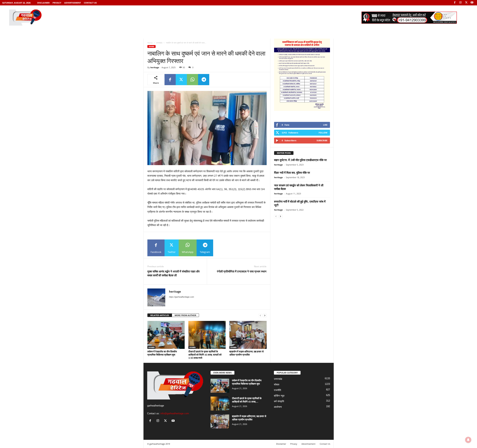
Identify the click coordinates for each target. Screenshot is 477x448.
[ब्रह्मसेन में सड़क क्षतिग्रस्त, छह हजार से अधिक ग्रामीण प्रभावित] (248, 335)
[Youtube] (472, 2)
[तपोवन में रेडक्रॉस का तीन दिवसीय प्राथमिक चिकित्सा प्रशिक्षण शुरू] (166, 335)
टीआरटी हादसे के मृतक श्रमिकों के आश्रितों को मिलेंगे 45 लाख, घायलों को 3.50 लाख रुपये (205, 354)
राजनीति (277, 390)
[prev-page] (260, 315)
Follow (323, 132)
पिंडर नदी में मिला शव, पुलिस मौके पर (292, 172)
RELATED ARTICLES (159, 315)
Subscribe (322, 140)
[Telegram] (203, 79)
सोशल (276, 384)
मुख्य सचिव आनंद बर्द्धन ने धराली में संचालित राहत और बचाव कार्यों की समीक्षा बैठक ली (173, 273)
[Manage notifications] (468, 440)
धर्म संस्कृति (279, 401)
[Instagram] (460, 2)
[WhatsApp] (192, 79)
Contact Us (90, 2)
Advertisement (72, 2)
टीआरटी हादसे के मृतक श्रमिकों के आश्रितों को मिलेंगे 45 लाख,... (247, 400)
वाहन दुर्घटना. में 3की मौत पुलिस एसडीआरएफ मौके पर (300, 160)
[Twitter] (466, 2)
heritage (154, 67)
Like (325, 124)
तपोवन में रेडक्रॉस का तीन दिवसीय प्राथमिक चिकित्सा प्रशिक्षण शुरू (162, 353)
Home (150, 42)
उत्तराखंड (159, 42)
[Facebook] (454, 2)
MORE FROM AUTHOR (185, 315)
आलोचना (278, 407)
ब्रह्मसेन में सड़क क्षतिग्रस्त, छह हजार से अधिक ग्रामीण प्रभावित (246, 353)
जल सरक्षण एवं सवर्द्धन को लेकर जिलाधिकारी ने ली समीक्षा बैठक (298, 187)
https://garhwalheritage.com (181, 297)
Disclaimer (43, 2)
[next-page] (265, 315)
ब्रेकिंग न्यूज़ (279, 395)
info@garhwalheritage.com (174, 413)
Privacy (57, 2)
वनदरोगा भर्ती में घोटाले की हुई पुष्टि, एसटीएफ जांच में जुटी (300, 203)
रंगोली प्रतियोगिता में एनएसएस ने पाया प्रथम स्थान (241, 271)
